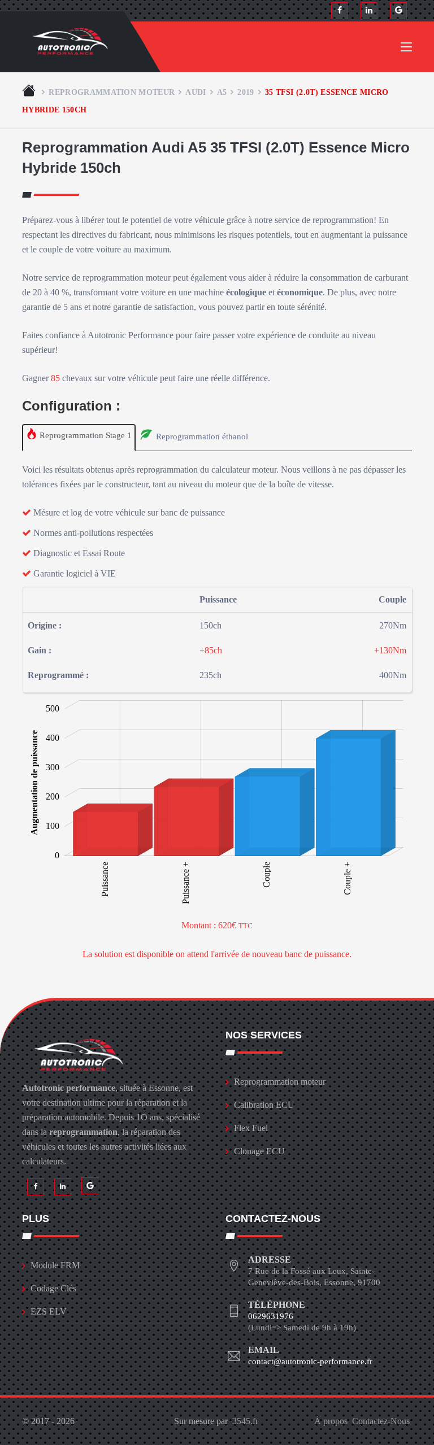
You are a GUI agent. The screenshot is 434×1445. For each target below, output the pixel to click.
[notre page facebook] (339, 10)
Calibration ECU (264, 1105)
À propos (331, 1421)
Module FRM (55, 1265)
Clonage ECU (259, 1151)
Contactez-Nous (381, 1421)
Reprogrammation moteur (112, 92)
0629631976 (270, 1316)
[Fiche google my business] (398, 10)
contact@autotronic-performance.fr (310, 1361)
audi (195, 92)
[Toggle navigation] (406, 49)
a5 (222, 92)
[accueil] (30, 92)
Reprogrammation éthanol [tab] (201, 436)
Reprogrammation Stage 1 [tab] (84, 435)
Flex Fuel (251, 1128)
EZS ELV (49, 1311)
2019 (245, 92)
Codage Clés (53, 1288)
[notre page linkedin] (369, 10)
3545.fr (245, 1421)
